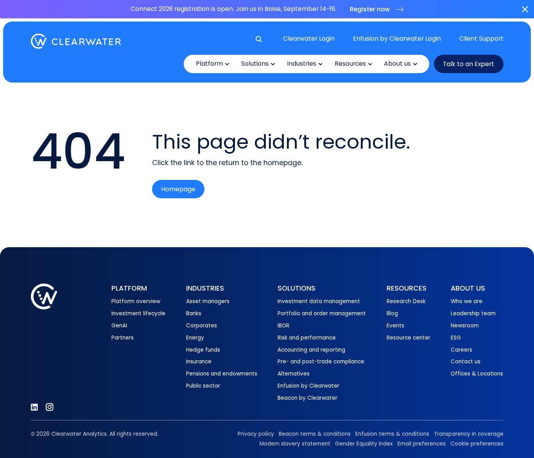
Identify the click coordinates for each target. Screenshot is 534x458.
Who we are (466, 301)
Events (395, 325)
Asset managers (207, 301)
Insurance (198, 361)
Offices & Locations (477, 373)
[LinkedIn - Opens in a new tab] (34, 406)
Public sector (203, 386)
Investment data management (319, 301)
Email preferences (422, 443)
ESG (456, 337)
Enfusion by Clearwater (308, 386)
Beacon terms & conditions (315, 434)
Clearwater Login (309, 38)
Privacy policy (256, 434)
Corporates (201, 325)
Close (525, 9)
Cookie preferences (477, 443)
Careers (461, 350)
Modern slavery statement (295, 443)
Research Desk (406, 301)
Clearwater (76, 41)
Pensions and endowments (221, 373)
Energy (195, 337)
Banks (193, 313)
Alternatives (294, 373)
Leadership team (473, 313)
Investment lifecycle (138, 313)
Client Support (481, 38)
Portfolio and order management (322, 313)
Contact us (465, 361)
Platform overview (135, 301)
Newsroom (465, 325)
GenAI (119, 325)
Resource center (408, 337)
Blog (392, 313)
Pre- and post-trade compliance (321, 361)
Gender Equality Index (364, 443)
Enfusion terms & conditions (392, 434)
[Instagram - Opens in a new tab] (49, 406)
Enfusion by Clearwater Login (397, 38)
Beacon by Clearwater (307, 398)
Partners (122, 337)
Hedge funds (203, 350)
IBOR (283, 325)
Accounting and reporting (311, 350)
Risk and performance (307, 337)
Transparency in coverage (469, 434)
